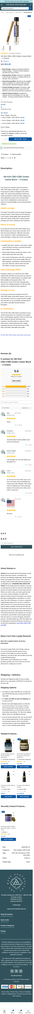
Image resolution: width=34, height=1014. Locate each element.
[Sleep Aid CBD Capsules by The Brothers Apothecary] (8, 745)
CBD (13, 853)
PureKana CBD (6, 789)
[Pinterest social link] (10, 158)
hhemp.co (6, 61)
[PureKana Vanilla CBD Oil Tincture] (8, 776)
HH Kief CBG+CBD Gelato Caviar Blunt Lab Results (16, 335)
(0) (8, 791)
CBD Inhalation (9, 12)
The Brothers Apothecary (9, 759)
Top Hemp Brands (16, 975)
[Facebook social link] (6, 158)
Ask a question (16, 547)
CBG (16, 853)
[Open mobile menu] (1, 4)
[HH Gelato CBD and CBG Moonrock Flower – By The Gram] (8, 817)
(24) (9, 834)
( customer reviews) (15, 53)
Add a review (16, 380)
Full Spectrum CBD (24, 853)
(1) (8, 761)
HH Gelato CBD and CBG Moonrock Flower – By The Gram (8, 828)
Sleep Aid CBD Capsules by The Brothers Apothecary (7, 755)
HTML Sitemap (16, 996)
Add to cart (20, 139)
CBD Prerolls (18, 12)
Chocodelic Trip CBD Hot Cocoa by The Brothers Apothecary (24, 755)
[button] (2, 29)
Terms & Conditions (25, 992)
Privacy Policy (5, 992)
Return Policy (14, 992)
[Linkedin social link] (13, 158)
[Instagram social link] (20, 971)
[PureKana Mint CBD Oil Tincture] (24, 776)
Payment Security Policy (24, 994)
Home (2, 12)
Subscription (26, 855)
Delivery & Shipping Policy (8, 994)
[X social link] (8, 158)
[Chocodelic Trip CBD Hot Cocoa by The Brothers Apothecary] (24, 745)
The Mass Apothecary (11, 979)
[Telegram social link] (15, 158)
